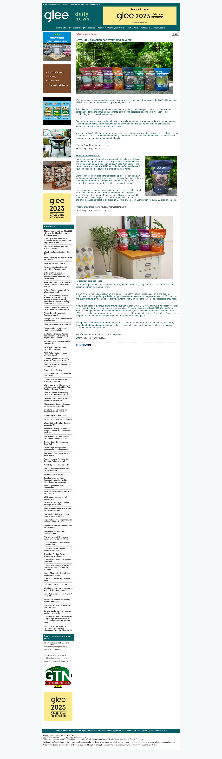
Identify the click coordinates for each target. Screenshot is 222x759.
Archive (101, 28)
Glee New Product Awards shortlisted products (55, 555)
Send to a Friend (63, 28)
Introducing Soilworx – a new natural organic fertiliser (56, 515)
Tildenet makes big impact (55, 474)
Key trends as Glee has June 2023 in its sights (56, 247)
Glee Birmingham (73, 739)
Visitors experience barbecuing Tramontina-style (57, 600)
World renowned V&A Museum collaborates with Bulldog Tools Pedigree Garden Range (57, 387)
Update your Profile (115, 28)
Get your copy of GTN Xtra (55, 584)
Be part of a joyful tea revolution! (58, 419)
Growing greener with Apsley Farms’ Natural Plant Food (56, 360)
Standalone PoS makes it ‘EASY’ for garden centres (57, 509)
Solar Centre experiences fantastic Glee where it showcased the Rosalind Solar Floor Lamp (57, 276)
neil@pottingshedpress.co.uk (55, 658)
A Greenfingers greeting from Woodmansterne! (56, 291)
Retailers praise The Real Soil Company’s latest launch (56, 460)
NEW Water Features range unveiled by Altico (55, 354)
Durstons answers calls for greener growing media (55, 411)
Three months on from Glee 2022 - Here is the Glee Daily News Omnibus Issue (58, 233)
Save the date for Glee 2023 (55, 263)
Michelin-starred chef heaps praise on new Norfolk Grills (56, 538)
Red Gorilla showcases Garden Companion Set (57, 470)
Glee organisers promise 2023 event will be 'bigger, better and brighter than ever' (57, 241)
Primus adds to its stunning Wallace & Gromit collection (56, 394)
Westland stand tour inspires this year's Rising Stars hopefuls (58, 589)
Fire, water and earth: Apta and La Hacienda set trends (57, 405)
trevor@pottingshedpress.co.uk (56, 661)
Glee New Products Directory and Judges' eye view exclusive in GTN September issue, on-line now (58, 619)
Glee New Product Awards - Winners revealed (56, 549)
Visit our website (158, 28)
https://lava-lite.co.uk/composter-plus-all (108, 207)
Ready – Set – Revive (53, 370)
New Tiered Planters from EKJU (57, 324)
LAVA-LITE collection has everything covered (55, 348)
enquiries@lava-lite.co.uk (94, 148)
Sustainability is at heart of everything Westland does (55, 268)
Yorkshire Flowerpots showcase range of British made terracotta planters (57, 431)
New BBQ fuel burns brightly (56, 465)
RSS (145, 28)
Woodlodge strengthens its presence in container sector (56, 449)
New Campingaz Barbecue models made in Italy (55, 329)
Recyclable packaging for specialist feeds (55, 532)
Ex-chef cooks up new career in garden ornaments (57, 612)
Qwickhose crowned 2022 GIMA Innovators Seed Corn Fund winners (57, 567)
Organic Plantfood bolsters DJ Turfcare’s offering (57, 380)
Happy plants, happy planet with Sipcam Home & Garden (58, 521)
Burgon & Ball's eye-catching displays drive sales (56, 504)
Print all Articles (133, 28)
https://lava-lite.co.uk (99, 145)
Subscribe (77, 28)
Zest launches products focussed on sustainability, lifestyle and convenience (55, 480)
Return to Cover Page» (86, 34)
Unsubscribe (89, 28)
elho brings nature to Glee (55, 416)
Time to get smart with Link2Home (53, 487)
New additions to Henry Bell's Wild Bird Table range (56, 399)
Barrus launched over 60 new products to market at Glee (56, 437)
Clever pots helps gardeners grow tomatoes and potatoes (56, 308)
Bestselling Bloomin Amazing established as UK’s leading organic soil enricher (57, 336)
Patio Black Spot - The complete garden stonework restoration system (58, 284)
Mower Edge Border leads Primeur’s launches (55, 314)
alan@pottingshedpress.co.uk (56, 647)
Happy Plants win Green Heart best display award (57, 574)
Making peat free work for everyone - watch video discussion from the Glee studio (58, 628)
